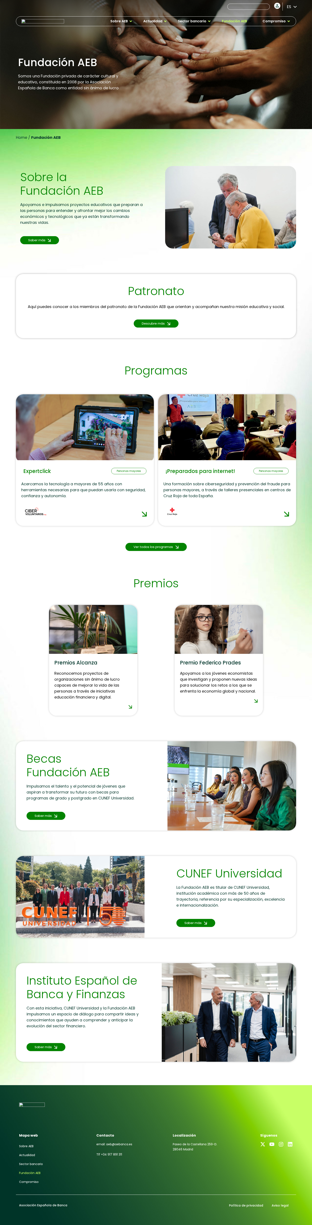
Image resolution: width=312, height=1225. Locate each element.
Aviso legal (280, 1205)
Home (21, 137)
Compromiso (29, 1182)
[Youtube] (271, 1144)
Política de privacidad (246, 1205)
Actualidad (27, 1155)
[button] (121, 21)
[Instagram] (281, 1144)
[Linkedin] (290, 1144)
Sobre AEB (26, 1146)
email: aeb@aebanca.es (114, 1144)
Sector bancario (31, 1164)
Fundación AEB (30, 1173)
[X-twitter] (262, 1144)
